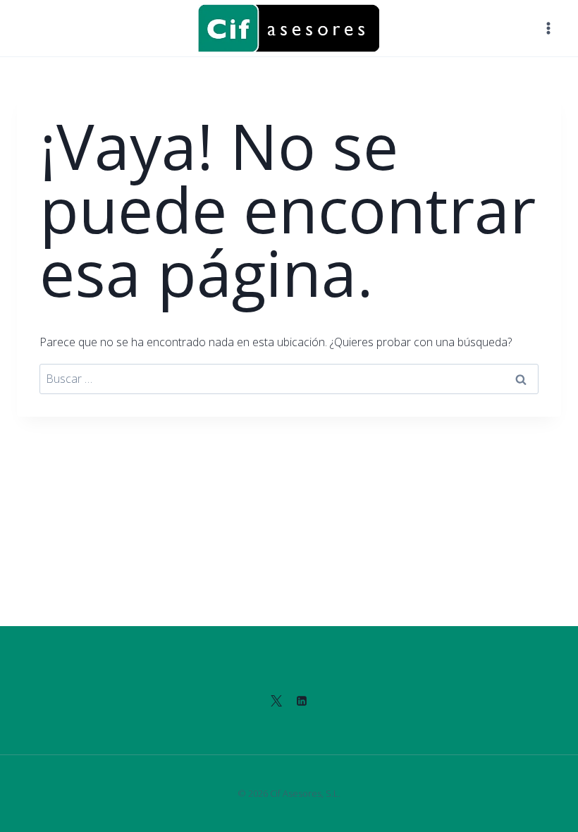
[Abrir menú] (548, 28)
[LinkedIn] (301, 701)
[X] (276, 701)
